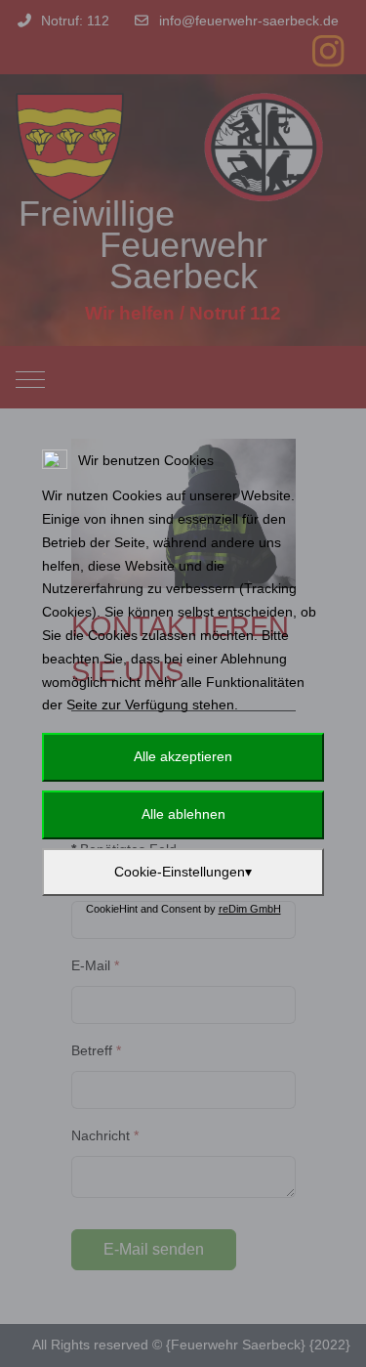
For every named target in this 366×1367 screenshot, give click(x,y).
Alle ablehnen (183, 814)
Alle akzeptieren (183, 756)
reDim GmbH (250, 909)
